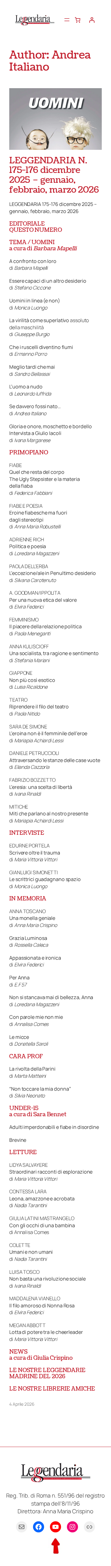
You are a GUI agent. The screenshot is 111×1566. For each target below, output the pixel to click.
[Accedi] (92, 20)
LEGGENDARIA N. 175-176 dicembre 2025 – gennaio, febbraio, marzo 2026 (54, 175)
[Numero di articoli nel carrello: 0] (77, 20)
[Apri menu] (67, 19)
